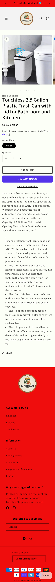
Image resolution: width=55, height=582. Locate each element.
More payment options (27, 186)
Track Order (13, 429)
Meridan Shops (28, 580)
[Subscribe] (45, 527)
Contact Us (12, 462)
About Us (11, 448)
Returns (10, 422)
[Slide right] (34, 90)
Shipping (11, 416)
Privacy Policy (14, 455)
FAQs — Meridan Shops (19, 469)
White (9, 145)
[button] (6, 18)
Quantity (6, 152)
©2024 (38, 580)
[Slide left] (20, 90)
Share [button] (9, 353)
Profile (9, 476)
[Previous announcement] (5, 3)
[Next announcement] (49, 3)
